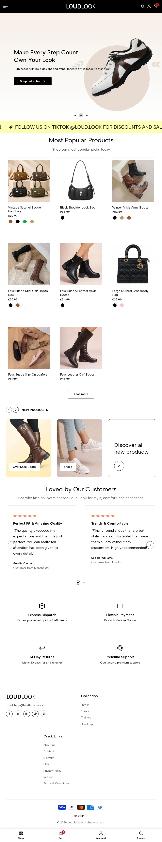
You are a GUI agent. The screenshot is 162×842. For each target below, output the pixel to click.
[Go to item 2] (81, 115)
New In (85, 704)
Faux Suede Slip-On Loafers (27, 374)
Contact (48, 751)
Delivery (48, 758)
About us (49, 745)
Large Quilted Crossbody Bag (130, 292)
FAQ (46, 764)
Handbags (87, 724)
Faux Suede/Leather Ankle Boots (78, 292)
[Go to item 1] (75, 115)
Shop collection (30, 81)
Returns (48, 777)
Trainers (86, 717)
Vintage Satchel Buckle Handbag (24, 209)
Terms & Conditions (56, 783)
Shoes (85, 711)
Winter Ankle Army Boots (130, 207)
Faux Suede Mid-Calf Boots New (28, 292)
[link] (81, 67)
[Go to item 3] (87, 115)
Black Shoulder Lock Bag (77, 207)
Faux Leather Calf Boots (77, 374)
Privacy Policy (52, 770)
